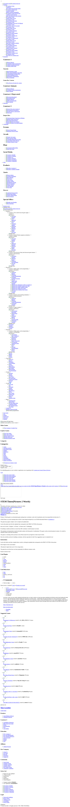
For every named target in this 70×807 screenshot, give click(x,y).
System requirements (16, 63)
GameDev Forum (7, 763)
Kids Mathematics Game (8, 642)
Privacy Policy (6, 798)
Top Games (13, 137)
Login (8, 206)
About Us (5, 752)
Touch (4, 566)
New (4, 414)
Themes (12, 185)
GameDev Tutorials (7, 764)
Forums (8, 372)
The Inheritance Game (8, 658)
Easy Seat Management (8, 735)
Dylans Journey (6, 664)
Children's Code (6, 799)
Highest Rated (13, 195)
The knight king (6, 647)
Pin (4, 575)
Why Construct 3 (7, 734)
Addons (12, 175)
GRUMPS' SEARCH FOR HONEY (11, 702)
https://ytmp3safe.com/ (8, 604)
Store (4, 162)
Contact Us (8, 408)
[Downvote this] (16, 507)
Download (14, 97)
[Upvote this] (5, 507)
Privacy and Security (15, 111)
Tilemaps (11, 186)
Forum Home (13, 130)
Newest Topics (14, 131)
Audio (4, 559)
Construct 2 (15, 307)
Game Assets (6, 762)
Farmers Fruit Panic (7, 625)
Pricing (4, 725)
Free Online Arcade (7, 767)
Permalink (8, 609)
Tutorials (11, 91)
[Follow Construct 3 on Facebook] (11, 159)
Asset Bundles (13, 202)
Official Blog (15, 147)
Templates (12, 183)
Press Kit (5, 754)
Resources (5, 56)
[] (6, 587)
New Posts (11, 149)
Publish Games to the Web (23, 286)
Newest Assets (14, 192)
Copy (2, 472)
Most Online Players (14, 140)
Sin (4, 577)
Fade (4, 572)
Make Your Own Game (8, 723)
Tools (10, 187)
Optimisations (16, 76)
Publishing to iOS (14, 75)
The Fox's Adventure (8, 680)
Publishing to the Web (17, 72)
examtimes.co (51, 519)
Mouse (4, 561)
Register (5, 206)
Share (9, 509)
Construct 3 (19, 212)
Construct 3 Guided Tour (11, 428)
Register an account (20, 585)
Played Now (6, 416)
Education (5, 103)
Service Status (6, 802)
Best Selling (13, 194)
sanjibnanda (3, 513)
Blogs (7, 399)
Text (4, 565)
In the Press (5, 755)
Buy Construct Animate (14, 169)
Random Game (11, 438)
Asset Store (8, 358)
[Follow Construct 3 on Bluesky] (11, 158)
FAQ (10, 112)
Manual (12, 62)
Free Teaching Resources (8, 736)
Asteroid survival (7, 686)
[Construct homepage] (11, 3)
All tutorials (11, 77)
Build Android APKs (15, 74)
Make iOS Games (22, 288)
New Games (9, 434)
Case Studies (6, 728)
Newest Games (12, 138)
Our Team (5, 753)
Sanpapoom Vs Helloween (9, 620)
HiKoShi (8, 591)
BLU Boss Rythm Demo (8, 675)
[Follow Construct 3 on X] (9, 157)
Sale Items (11, 203)
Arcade (7, 383)
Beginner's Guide (13, 71)
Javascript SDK (12, 100)
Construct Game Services (22, 252)
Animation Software (7, 717)
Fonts (10, 178)
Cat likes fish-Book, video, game (10, 697)
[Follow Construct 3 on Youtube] (11, 156)
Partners (5, 739)
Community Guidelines (8, 768)
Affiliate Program (7, 746)
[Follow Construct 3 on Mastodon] (11, 161)
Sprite (4, 564)
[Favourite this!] (7, 511)
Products (5, 4)
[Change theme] (12, 410)
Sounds (14, 182)
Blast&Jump (6, 653)
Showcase (5, 417)
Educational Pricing (13, 120)
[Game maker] (11, 208)
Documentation (6, 726)
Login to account (13, 409)
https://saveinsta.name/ (8, 607)
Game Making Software (8, 716)
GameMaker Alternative (8, 722)
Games (11, 180)
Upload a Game (13, 142)
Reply (7, 610)
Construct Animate (19, 235)
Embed (10, 508)
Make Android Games (23, 287)
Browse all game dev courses (15, 83)
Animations (13, 176)
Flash (4, 573)
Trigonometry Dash (7, 631)
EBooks (11, 177)
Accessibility (6, 801)
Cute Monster (6, 669)
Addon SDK (13, 66)
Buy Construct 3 (12, 168)
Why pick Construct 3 (15, 109)
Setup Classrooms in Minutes (18, 118)
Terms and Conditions (8, 797)
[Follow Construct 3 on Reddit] (10, 155)
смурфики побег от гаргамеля (10, 691)
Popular (5, 415)
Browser (5, 560)
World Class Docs (14, 119)
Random (5, 419)
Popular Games (10, 435)
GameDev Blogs (7, 766)
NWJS (13, 98)
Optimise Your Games (23, 289)
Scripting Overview (15, 65)
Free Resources (15, 110)
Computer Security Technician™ (10, 636)
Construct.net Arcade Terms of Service (42, 470)
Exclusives (11, 196)
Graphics (12, 181)
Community (5, 124)
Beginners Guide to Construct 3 (25, 284)
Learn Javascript (6, 737)
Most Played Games (16, 139)
